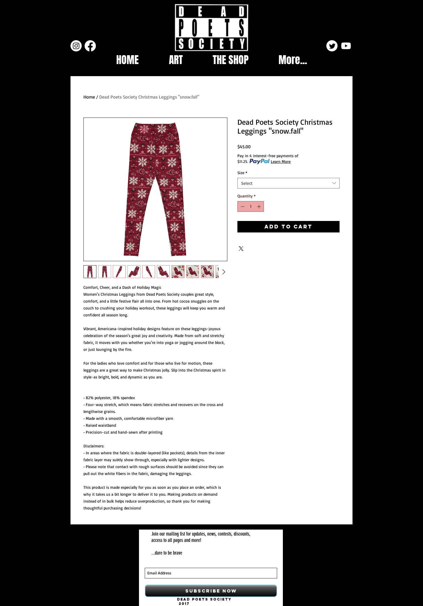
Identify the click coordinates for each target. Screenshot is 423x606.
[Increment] (259, 206)
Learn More (281, 161)
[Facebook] (90, 45)
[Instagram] (76, 45)
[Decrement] (241, 206)
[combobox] (288, 183)
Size (242, 172)
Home (89, 97)
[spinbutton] (250, 206)
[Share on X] (241, 248)
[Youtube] (346, 45)
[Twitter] (332, 45)
